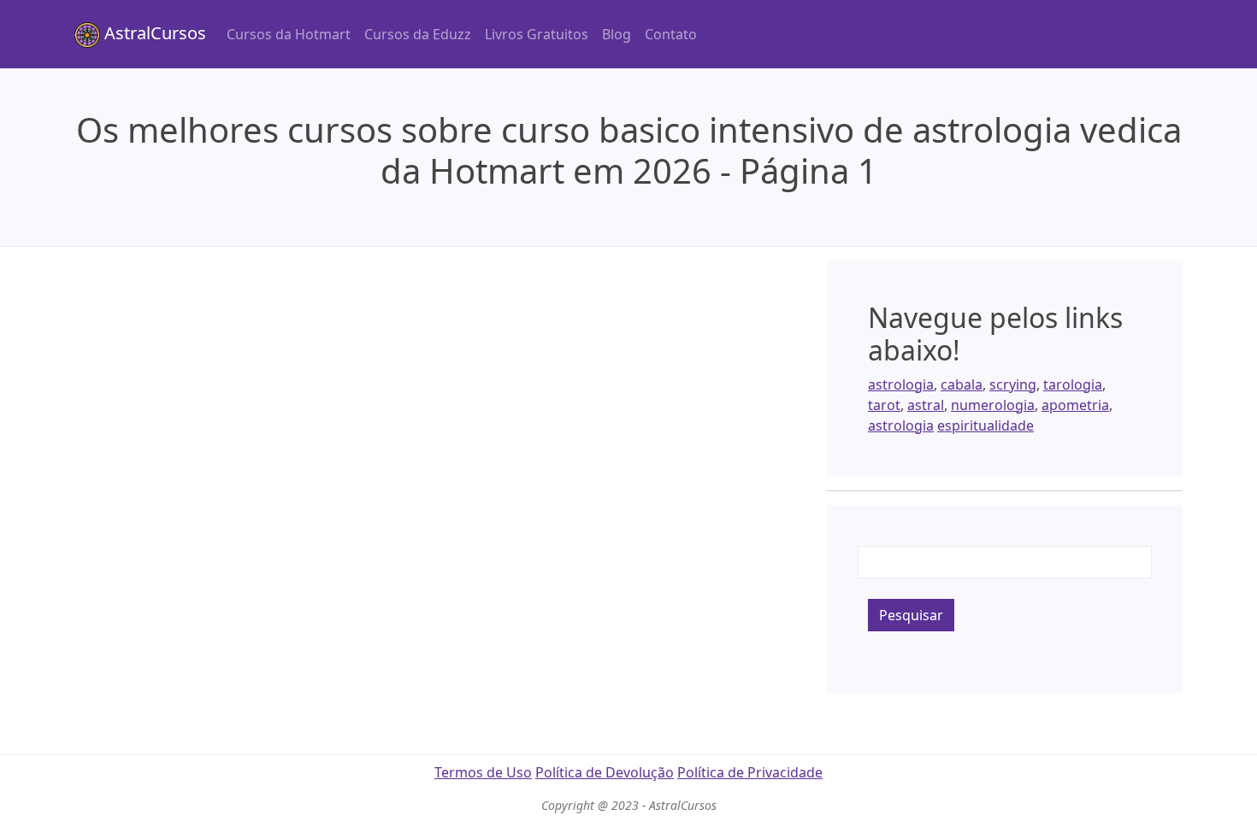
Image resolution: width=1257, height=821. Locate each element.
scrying (1012, 384)
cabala (962, 384)
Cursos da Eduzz (417, 34)
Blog (616, 34)
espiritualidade (985, 425)
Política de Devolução (604, 772)
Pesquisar (911, 615)
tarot (884, 405)
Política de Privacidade (750, 772)
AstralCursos (153, 32)
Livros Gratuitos (536, 34)
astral (925, 405)
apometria (1075, 405)
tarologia (1072, 384)
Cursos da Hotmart (289, 34)
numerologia (993, 405)
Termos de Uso (483, 772)
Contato (671, 34)
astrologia (901, 384)
